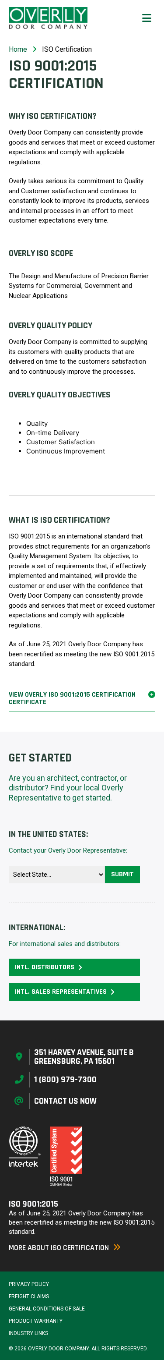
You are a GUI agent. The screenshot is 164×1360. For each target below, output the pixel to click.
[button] (146, 18)
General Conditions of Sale (47, 1309)
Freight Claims (29, 1296)
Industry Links (28, 1333)
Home (18, 49)
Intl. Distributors (44, 967)
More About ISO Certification (59, 1248)
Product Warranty (36, 1321)
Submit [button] (122, 874)
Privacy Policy (29, 1284)
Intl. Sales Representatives (61, 991)
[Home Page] (48, 18)
